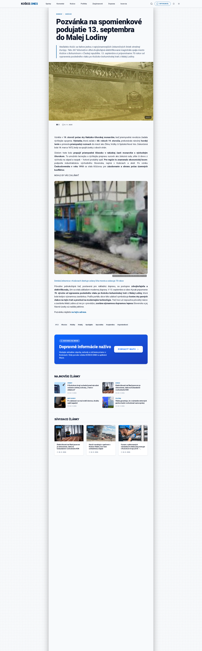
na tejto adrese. (79, 312)
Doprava (111, 4)
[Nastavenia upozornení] (174, 4)
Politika (84, 4)
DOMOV (59, 14)
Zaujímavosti (97, 4)
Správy (48, 4)
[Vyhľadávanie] (151, 4)
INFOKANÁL (164, 4)
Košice (72, 4)
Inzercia (124, 4)
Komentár (60, 4)
